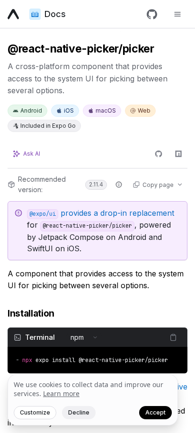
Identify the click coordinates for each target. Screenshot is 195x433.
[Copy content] (173, 337)
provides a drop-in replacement (101, 213)
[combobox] (84, 337)
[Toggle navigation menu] (177, 14)
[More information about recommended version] (119, 184)
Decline (78, 412)
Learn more (61, 393)
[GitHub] (152, 14)
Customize (35, 412)
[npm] (178, 153)
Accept (155, 412)
